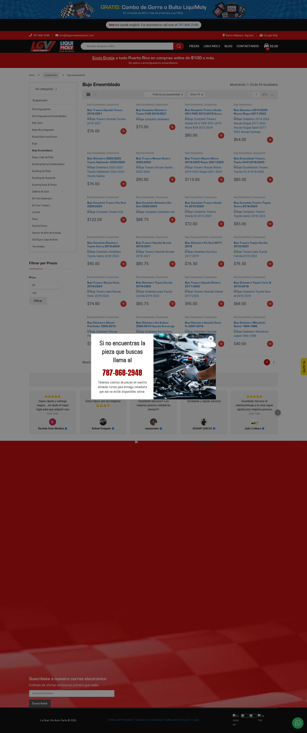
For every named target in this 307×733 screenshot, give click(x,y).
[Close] (211, 339)
